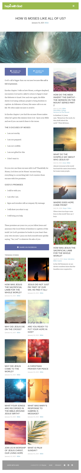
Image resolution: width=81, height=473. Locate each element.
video (69, 208)
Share (16, 71)
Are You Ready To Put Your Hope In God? (38, 329)
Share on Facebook (28, 247)
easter (60, 261)
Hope (65, 208)
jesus (64, 163)
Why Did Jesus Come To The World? (13, 369)
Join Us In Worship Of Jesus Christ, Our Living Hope (15, 450)
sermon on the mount (61, 112)
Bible (47, 23)
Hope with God (13, 465)
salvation (71, 259)
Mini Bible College (59, 110)
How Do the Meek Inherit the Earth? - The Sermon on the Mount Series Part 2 (64, 99)
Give (50, 465)
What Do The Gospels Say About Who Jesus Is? (64, 157)
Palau (44, 465)
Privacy (58, 465)
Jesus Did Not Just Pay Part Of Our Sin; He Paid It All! (38, 287)
